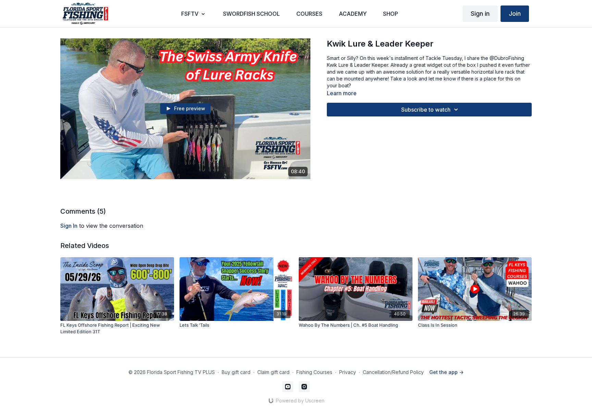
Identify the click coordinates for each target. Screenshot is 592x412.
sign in (68, 225)
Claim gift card (273, 372)
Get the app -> (446, 372)
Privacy (347, 372)
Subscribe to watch (426, 109)
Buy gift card (236, 372)
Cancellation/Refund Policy (393, 372)
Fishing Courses (314, 372)
